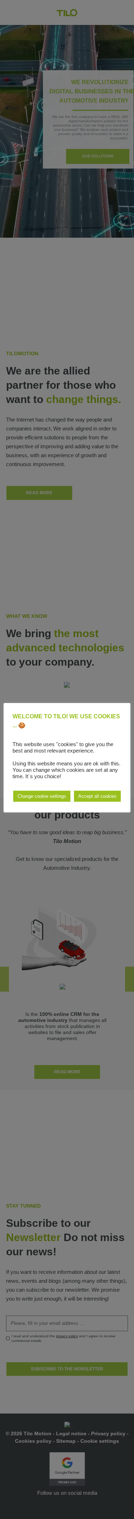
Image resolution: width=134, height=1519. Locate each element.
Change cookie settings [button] (42, 796)
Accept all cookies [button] (97, 796)
